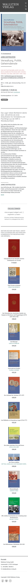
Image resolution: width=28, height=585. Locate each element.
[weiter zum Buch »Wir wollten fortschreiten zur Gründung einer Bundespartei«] (14, 505)
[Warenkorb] (26, 9)
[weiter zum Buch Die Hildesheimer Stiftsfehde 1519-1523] (14, 534)
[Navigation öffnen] (25, 3)
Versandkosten (16, 92)
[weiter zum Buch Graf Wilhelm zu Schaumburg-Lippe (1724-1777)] (14, 410)
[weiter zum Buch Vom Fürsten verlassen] (14, 275)
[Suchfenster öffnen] (25, 6)
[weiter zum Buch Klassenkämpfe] (14, 479)
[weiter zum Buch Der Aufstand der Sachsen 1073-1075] (14, 385)
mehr (2, 195)
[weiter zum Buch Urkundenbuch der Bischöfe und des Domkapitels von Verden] (14, 248)
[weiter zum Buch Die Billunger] (14, 331)
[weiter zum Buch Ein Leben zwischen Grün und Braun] (14, 435)
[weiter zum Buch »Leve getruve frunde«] (14, 358)
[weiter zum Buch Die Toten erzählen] (14, 457)
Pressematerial (6, 53)
